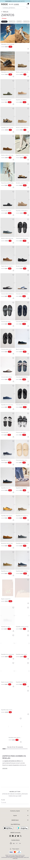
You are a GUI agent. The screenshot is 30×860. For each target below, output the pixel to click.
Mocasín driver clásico (21, 266)
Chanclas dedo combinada (22, 293)
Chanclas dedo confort (21, 404)
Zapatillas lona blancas (21, 682)
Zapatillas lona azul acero (22, 543)
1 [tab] (16, 52)
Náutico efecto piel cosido (7, 155)
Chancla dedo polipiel (6, 377)
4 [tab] (4, 52)
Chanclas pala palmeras (22, 377)
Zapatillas (12, 21)
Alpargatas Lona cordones (7, 44)
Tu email (3, 799)
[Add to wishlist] (28, 25)
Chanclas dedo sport (6, 349)
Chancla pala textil (5, 321)
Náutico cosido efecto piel (22, 127)
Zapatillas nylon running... (7, 127)
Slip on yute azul (20, 349)
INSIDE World (15, 820)
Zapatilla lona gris (5, 626)
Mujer (11, 4)
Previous (2, 61)
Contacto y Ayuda (15, 811)
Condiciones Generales (18, 857)
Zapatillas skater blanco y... (15, 737)
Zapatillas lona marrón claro (23, 515)
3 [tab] (3, 52)
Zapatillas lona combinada (7, 654)
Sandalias (26, 21)
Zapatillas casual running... (22, 626)
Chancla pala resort (21, 432)
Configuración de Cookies (6, 857)
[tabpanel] (15, 726)
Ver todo (4, 21)
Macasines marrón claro (7, 543)
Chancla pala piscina (6, 99)
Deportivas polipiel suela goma (8, 183)
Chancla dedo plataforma (7, 293)
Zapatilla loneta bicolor (21, 488)
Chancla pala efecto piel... (22, 238)
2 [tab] (2, 52)
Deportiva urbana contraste (23, 155)
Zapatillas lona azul (5, 460)
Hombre (16, 4)
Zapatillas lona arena (6, 571)
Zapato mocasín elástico (7, 682)
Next (13, 61)
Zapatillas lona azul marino (7, 404)
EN (20, 843)
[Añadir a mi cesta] (28, 49)
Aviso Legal (26, 857)
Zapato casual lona (5, 599)
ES (14, 843)
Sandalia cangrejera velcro (22, 183)
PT (17, 843)
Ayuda (15, 815)
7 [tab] (21, 52)
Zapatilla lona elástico (21, 99)
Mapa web (15, 858)
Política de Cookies (20, 856)
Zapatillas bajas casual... (7, 515)
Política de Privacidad (10, 856)
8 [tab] (22, 52)
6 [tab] (20, 52)
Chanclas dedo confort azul (23, 321)
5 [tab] (5, 108)
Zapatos (19, 21)
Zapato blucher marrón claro (8, 266)
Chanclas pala (4, 432)
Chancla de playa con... (22, 460)
